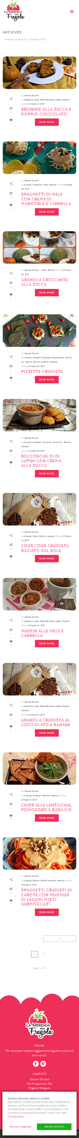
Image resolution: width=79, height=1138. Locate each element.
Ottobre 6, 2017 (29, 885)
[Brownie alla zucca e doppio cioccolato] (39, 72)
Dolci (36, 100)
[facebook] (36, 1064)
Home (24, 49)
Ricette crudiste (41, 362)
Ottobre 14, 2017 (36, 625)
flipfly (48, 1135)
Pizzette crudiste (42, 371)
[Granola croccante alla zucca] (39, 247)
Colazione (28, 100)
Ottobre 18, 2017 (36, 366)
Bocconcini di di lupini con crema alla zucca (41, 461)
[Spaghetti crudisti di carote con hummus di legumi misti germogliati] (39, 853)
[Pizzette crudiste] (39, 330)
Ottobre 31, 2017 (36, 104)
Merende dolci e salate (51, 100)
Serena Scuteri (31, 95)
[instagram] (43, 1064)
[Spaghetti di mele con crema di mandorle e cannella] (39, 157)
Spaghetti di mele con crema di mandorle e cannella (46, 199)
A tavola (27, 185)
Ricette (66, 100)
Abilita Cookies (54, 1126)
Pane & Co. (57, 442)
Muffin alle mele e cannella (42, 633)
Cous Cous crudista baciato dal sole (45, 548)
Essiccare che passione (53, 357)
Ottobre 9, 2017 (29, 800)
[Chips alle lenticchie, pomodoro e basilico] (39, 768)
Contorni (46, 442)
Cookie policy (16, 1116)
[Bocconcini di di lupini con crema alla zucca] (39, 415)
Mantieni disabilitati (20, 1126)
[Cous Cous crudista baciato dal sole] (39, 509)
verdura (53, 362)
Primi (35, 536)
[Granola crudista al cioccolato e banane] (39, 679)
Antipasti (37, 357)
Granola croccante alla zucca (44, 282)
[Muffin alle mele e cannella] (39, 594)
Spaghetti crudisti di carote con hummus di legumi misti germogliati (46, 897)
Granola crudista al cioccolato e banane (46, 722)
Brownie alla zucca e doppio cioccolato (46, 112)
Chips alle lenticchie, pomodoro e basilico (46, 807)
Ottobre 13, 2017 (36, 715)
